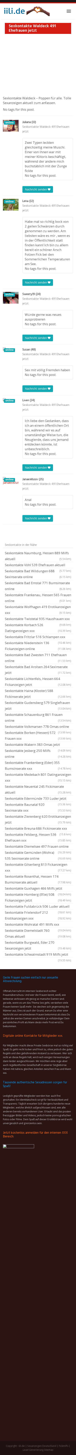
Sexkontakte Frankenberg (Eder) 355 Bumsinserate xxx (38, 765)
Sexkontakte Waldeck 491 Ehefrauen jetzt (45, 129)
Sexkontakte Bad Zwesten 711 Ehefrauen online (38, 658)
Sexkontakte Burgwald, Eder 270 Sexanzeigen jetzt (38, 945)
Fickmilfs (63, 1446)
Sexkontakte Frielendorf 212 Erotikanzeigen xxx (38, 915)
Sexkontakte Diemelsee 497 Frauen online (38, 847)
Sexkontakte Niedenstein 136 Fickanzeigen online (38, 646)
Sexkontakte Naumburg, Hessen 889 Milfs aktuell (38, 556)
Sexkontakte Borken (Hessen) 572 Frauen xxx (38, 735)
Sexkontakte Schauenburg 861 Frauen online (38, 717)
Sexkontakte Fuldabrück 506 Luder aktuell (38, 907)
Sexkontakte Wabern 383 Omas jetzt (38, 745)
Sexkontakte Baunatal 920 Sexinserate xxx (38, 807)
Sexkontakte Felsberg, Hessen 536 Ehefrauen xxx (38, 837)
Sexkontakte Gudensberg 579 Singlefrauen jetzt (38, 705)
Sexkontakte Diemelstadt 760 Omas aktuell (38, 933)
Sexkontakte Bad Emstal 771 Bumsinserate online (38, 586)
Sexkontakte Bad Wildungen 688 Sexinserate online (38, 574)
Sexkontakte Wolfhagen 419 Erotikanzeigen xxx (38, 610)
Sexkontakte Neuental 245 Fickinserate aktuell (38, 789)
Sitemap (48, 1449)
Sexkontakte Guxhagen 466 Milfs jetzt (38, 889)
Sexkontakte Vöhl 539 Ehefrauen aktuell (38, 565)
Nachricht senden (36, 189)
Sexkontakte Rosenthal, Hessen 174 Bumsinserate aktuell (38, 879)
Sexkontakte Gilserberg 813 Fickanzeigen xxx (38, 867)
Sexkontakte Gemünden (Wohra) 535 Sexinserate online (38, 855)
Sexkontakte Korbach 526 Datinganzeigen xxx (38, 628)
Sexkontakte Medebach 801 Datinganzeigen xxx (38, 777)
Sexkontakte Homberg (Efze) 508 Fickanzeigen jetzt (38, 897)
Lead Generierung (33, 1449)
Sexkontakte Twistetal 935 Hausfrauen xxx (38, 619)
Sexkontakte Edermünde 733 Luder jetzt (38, 799)
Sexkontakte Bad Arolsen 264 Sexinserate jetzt (38, 670)
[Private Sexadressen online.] (26, 11)
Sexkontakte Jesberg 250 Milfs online (38, 753)
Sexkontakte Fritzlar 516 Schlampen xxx (38, 637)
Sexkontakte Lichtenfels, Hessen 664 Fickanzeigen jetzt (38, 681)
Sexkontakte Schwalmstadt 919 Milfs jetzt (38, 955)
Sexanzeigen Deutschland (41, 1446)
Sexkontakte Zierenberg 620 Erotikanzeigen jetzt (38, 819)
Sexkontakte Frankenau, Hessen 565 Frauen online (38, 598)
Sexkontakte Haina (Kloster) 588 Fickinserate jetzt (38, 693)
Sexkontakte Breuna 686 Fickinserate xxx (38, 829)
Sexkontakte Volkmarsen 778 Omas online (38, 727)
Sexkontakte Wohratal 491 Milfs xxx (38, 925)
